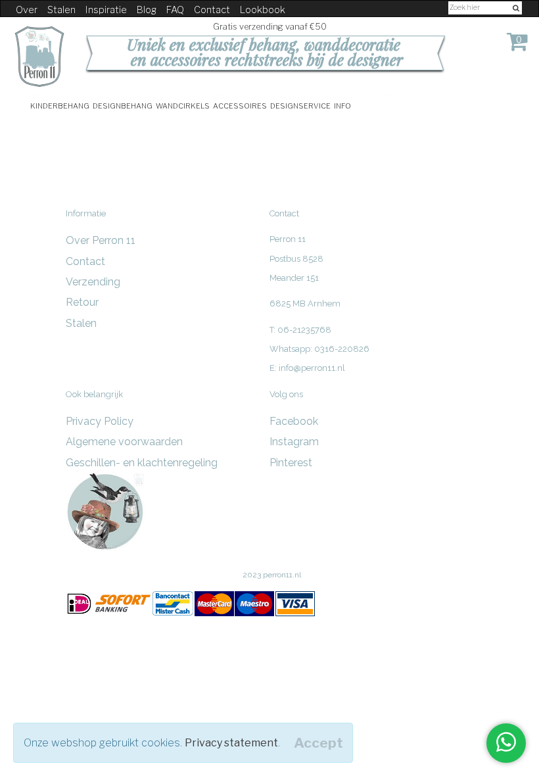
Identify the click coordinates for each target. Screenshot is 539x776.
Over (26, 10)
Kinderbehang (59, 105)
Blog (146, 10)
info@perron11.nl (312, 368)
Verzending (93, 282)
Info (342, 105)
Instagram (294, 441)
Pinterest (291, 462)
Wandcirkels (183, 105)
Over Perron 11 (100, 240)
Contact (212, 10)
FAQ (175, 10)
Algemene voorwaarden (124, 441)
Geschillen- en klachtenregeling (142, 462)
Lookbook (262, 10)
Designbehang (122, 105)
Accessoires (240, 105)
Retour (82, 302)
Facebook (294, 421)
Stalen (61, 10)
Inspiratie (106, 10)
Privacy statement (231, 743)
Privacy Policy (99, 421)
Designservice (300, 105)
